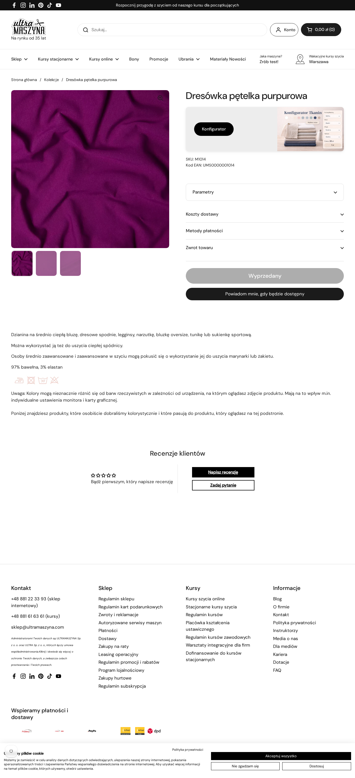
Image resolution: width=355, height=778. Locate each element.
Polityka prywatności (294, 623)
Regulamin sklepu (116, 599)
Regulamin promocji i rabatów (128, 662)
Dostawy (107, 638)
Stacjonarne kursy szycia (211, 607)
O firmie (281, 607)
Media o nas (285, 638)
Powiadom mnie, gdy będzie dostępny (264, 294)
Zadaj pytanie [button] (223, 485)
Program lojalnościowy (121, 670)
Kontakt (281, 614)
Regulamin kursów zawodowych (218, 637)
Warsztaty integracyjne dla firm (218, 645)
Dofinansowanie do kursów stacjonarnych (213, 656)
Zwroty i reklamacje (118, 614)
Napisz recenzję (223, 472)
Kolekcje (51, 79)
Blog (277, 599)
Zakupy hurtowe (115, 678)
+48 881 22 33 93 (28, 599)
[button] (321, 29)
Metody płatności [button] (204, 231)
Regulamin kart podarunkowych (130, 607)
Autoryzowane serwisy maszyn (130, 623)
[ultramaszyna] (28, 26)
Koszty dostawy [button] (202, 214)
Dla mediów (285, 646)
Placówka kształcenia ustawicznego (207, 626)
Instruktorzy (285, 630)
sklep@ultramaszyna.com (37, 627)
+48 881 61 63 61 (27, 616)
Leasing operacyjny (118, 654)
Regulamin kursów (204, 614)
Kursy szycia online (205, 599)
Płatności (107, 630)
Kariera (280, 654)
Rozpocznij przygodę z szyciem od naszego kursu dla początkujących (177, 5)
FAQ (277, 670)
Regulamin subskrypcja (122, 686)
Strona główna (24, 79)
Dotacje (281, 662)
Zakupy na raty (113, 646)
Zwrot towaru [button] (199, 247)
